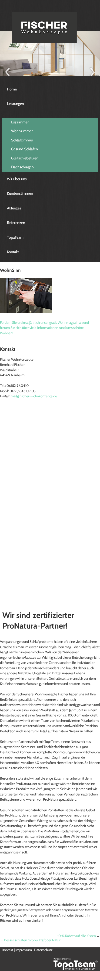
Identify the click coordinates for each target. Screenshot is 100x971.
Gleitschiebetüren (24, 158)
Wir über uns (17, 179)
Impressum (23, 950)
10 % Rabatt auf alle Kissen (76, 936)
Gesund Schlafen (24, 149)
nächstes (92, 72)
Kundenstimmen (20, 193)
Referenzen (16, 222)
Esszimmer (20, 122)
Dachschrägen (22, 167)
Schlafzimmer (22, 140)
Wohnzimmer (22, 131)
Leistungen (15, 103)
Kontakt (13, 252)
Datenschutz (43, 950)
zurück (8, 72)
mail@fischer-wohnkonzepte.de (34, 396)
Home (12, 89)
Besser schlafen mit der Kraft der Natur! (32, 940)
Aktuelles (14, 208)
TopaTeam (15, 237)
